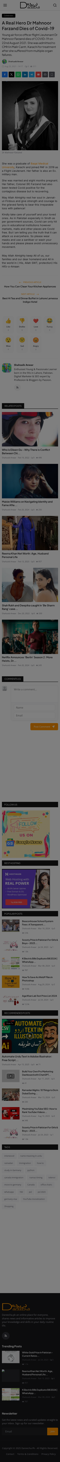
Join (30, 749)
